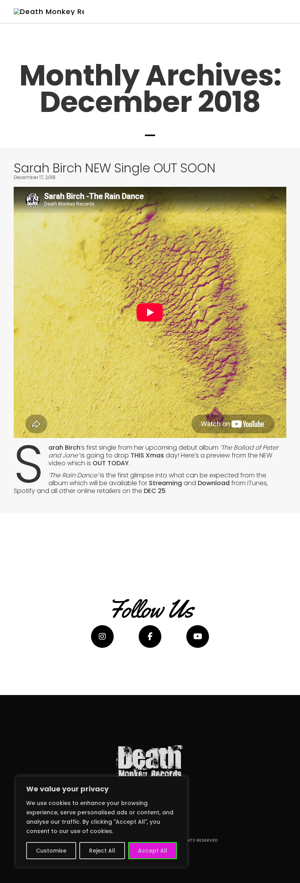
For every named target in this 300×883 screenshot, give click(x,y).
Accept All (152, 851)
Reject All (102, 851)
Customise (51, 851)
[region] (102, 821)
